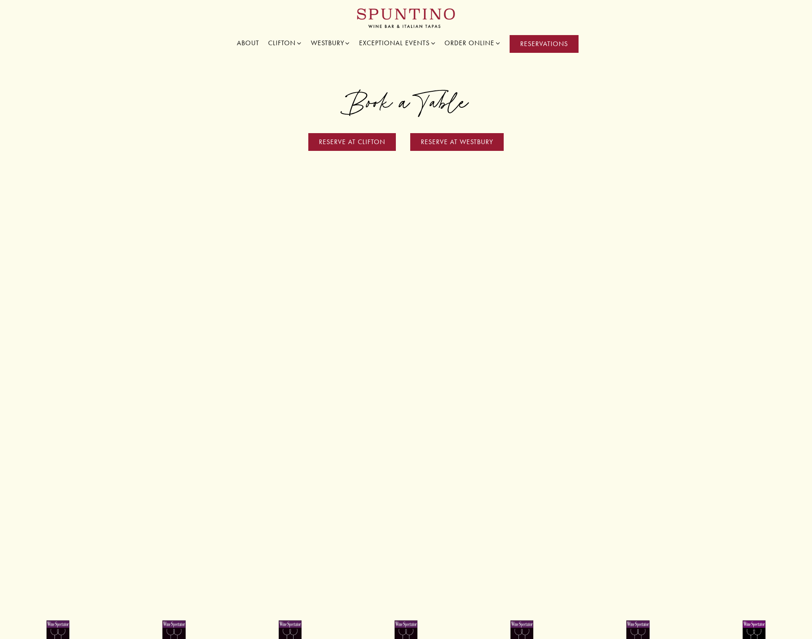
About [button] (248, 42)
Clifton (285, 42)
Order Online (472, 42)
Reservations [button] (544, 43)
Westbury (330, 42)
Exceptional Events (397, 42)
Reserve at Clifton (352, 141)
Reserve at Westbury (457, 141)
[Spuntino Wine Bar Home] (406, 17)
